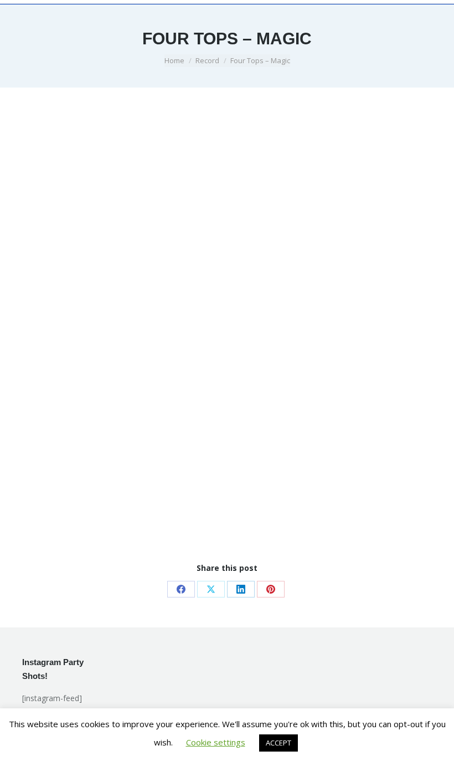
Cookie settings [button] (215, 742)
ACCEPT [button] (278, 743)
